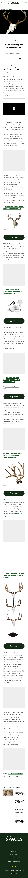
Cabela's (4, 229)
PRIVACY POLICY (14, 873)
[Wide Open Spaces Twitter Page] (18, 866)
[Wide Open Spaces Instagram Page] (12, 866)
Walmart (4, 388)
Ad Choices (14, 854)
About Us (14, 851)
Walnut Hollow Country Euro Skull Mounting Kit (11, 380)
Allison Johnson (10, 53)
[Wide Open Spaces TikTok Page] (15, 866)
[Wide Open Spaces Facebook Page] (10, 866)
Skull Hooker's (8, 500)
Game (2, 9)
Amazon (4, 485)
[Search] (26, 2)
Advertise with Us (14, 858)
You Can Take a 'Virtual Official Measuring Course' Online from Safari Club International (19, 822)
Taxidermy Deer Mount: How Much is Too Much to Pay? (19, 793)
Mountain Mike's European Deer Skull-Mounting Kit (12, 292)
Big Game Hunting (8, 9)
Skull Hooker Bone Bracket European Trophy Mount (12, 455)
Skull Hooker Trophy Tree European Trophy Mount (13, 575)
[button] (2, 2)
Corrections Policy (14, 861)
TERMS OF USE (14, 872)
